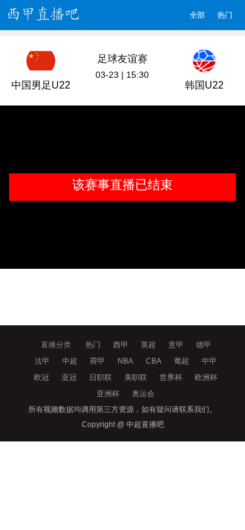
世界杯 (171, 377)
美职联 (135, 377)
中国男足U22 (40, 85)
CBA (153, 361)
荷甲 (97, 361)
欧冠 (41, 377)
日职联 (100, 377)
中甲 (209, 361)
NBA (125, 361)
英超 (148, 344)
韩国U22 (204, 85)
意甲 (175, 344)
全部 (197, 15)
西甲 (120, 344)
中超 (69, 361)
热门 (224, 15)
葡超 (181, 361)
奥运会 (143, 393)
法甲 (42, 361)
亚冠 (69, 377)
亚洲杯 (108, 393)
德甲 (203, 344)
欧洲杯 (206, 377)
